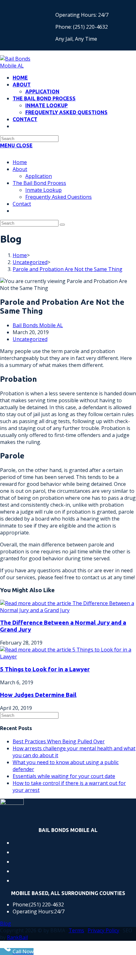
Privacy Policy (103, 930)
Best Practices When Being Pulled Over (59, 741)
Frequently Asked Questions (58, 196)
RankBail (17, 937)
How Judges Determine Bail (38, 695)
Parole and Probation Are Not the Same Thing (67, 269)
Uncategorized (30, 339)
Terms (76, 930)
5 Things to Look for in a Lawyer (45, 669)
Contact (22, 203)
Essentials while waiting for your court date (64, 776)
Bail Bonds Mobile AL (38, 325)
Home (20, 162)
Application (38, 176)
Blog (5, 923)
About (20, 169)
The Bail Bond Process (39, 183)
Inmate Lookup (43, 189)
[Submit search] (62, 225)
